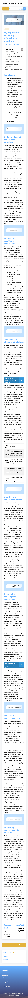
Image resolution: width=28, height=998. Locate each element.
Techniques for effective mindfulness (11, 58)
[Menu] (25, 3)
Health (6, 29)
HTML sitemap (6, 986)
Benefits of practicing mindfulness (13, 56)
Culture (5, 956)
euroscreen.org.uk (12, 3)
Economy (6, 959)
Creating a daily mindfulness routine (12, 62)
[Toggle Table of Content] (21, 49)
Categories (5, 975)
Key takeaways (10, 51)
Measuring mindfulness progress (13, 67)
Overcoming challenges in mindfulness (11, 65)
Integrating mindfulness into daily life (13, 70)
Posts (3, 977)
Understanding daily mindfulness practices (13, 53)
